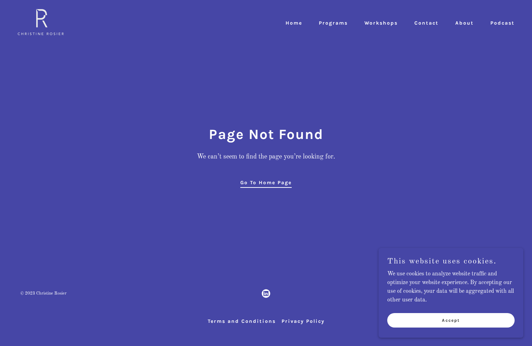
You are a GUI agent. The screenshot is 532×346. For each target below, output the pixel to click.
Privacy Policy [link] (303, 321)
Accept (451, 319)
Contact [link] (426, 23)
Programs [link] (333, 23)
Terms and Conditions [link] (242, 321)
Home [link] (294, 23)
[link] (40, 22)
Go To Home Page (266, 183)
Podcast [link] (502, 23)
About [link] (464, 23)
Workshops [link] (381, 23)
